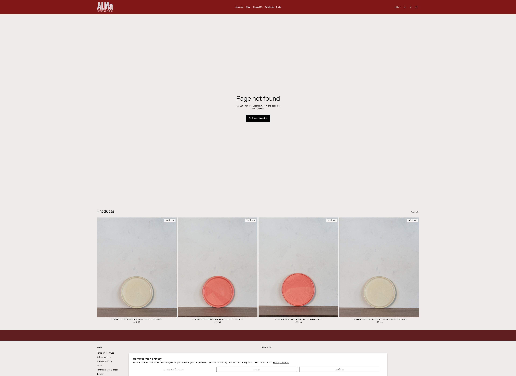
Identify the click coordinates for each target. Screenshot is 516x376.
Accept (256, 369)
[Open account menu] (410, 7)
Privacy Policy (104, 361)
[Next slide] (173, 267)
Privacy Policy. (281, 362)
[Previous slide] (101, 267)
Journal (100, 374)
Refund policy (104, 357)
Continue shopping (258, 118)
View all (415, 212)
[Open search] (405, 7)
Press (99, 366)
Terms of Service (105, 353)
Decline (340, 369)
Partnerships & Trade (107, 370)
